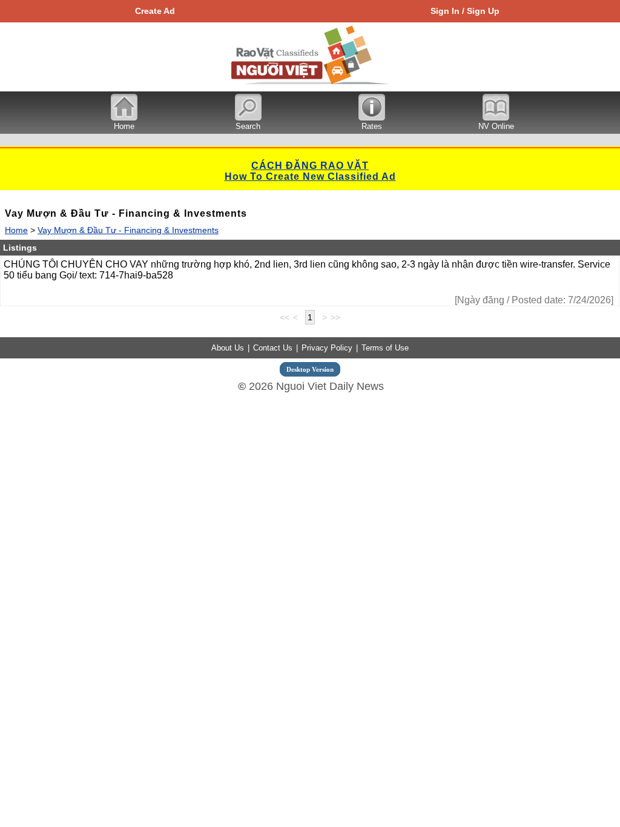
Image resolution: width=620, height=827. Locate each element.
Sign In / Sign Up (465, 11)
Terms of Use (385, 347)
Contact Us (272, 347)
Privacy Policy (327, 347)
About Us (227, 347)
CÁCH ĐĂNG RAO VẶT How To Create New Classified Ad (310, 171)
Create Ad (155, 11)
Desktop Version (310, 369)
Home (16, 230)
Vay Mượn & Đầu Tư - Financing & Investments (128, 230)
